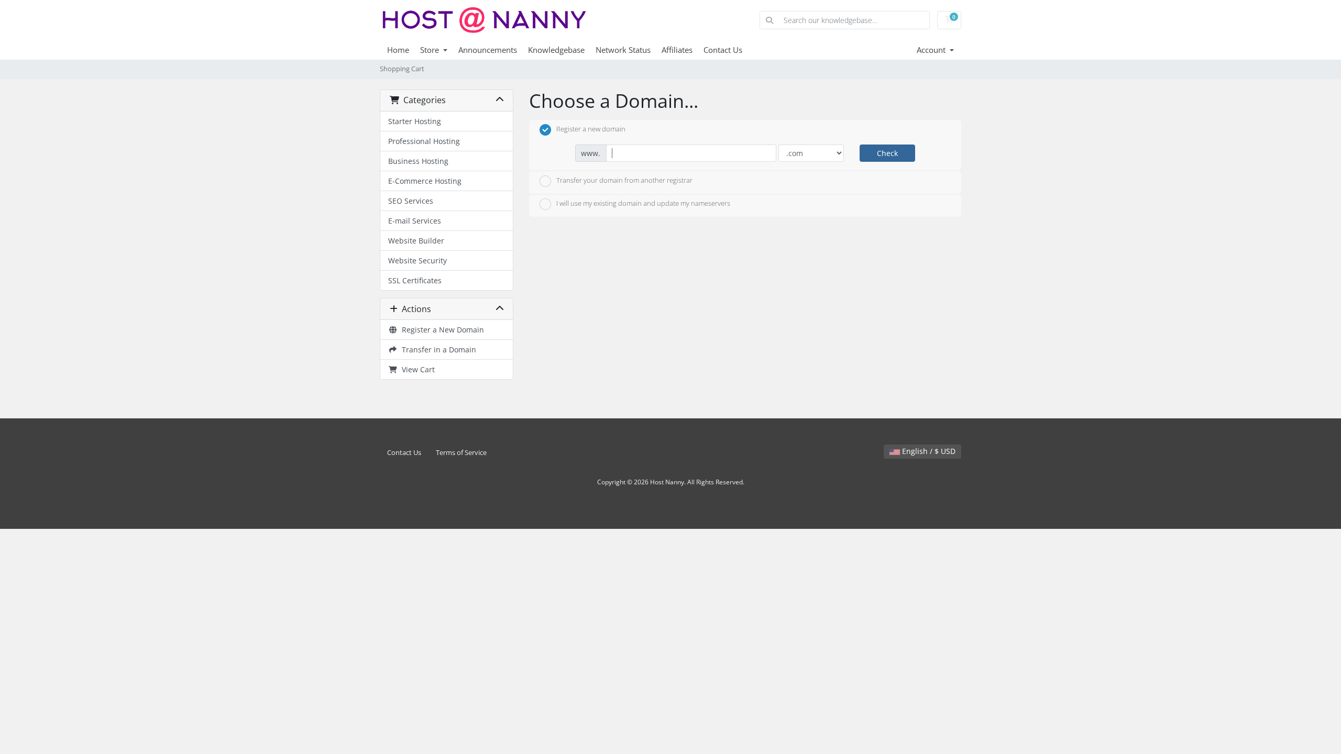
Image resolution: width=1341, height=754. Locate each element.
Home (398, 50)
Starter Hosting (414, 121)
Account (932, 50)
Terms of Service (461, 452)
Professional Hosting (424, 141)
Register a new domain (590, 129)
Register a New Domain (441, 330)
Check (887, 153)
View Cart (416, 369)
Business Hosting (418, 161)
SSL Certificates (415, 280)
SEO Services (410, 201)
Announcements (487, 50)
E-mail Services (414, 221)
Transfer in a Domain (437, 349)
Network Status (623, 50)
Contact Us (723, 50)
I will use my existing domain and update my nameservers (643, 203)
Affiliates (677, 50)
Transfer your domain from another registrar (624, 180)
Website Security (417, 260)
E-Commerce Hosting (424, 181)
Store (430, 50)
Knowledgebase (556, 50)
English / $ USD (927, 451)
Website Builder (416, 241)
